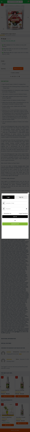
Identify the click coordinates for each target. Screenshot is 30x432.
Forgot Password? (23, 213)
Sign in (15, 216)
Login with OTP (15, 224)
